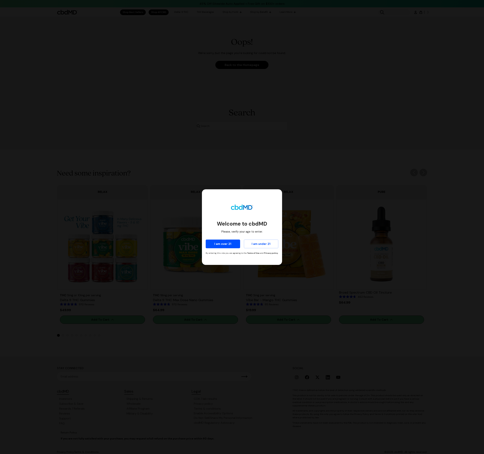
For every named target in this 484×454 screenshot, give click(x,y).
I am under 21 (261, 244)
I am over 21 (222, 244)
